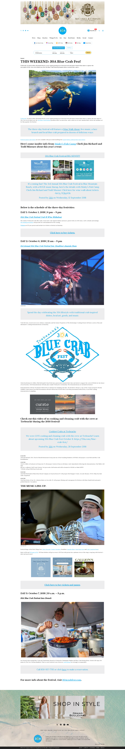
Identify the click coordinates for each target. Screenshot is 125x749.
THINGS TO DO (57, 730)
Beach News (88, 43)
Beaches (44, 38)
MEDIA (77, 730)
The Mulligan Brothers (27, 222)
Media (79, 38)
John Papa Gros (79, 549)
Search (88, 52)
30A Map (79, 43)
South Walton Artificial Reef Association (74, 139)
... (56, 53)
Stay (65, 38)
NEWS (45, 730)
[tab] (58, 47)
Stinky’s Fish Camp (65, 144)
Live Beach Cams (39, 43)
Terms (97, 747)
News (33, 38)
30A (51, 197)
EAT (63, 730)
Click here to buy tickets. (62, 232)
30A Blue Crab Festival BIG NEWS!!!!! (62, 156)
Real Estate (71, 38)
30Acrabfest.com (71, 680)
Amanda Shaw (71, 549)
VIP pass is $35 (34, 552)
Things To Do (53, 38)
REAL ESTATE (71, 730)
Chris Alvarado (46, 549)
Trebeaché (23, 118)
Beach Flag (50, 43)
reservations (67, 662)
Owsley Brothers (56, 549)
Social (84, 38)
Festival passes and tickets (28, 139)
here (64, 669)
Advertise (92, 747)
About (80, 747)
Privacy (102, 747)
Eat (61, 38)
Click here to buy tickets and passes (62, 585)
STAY (65, 730)
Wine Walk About (71, 129)
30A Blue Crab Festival (44, 120)
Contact (90, 38)
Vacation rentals (58, 47)
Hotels (69, 47)
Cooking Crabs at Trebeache (62, 431)
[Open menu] (102, 30)
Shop (38, 38)
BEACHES (50, 730)
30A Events (70, 43)
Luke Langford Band (92, 549)
